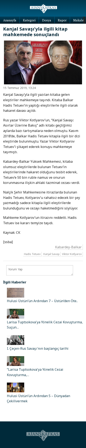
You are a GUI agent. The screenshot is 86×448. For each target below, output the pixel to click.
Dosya (46, 20)
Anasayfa (9, 20)
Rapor (62, 20)
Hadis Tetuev (32, 254)
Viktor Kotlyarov (72, 254)
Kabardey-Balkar (68, 247)
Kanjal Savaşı (51, 254)
